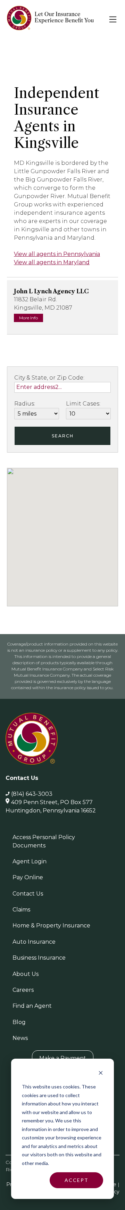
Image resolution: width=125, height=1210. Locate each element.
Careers (23, 990)
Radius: (24, 403)
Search (63, 435)
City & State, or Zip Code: (49, 377)
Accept (77, 1180)
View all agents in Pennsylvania (57, 254)
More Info (28, 317)
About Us (25, 974)
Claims (21, 909)
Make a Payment (62, 1058)
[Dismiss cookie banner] (100, 1073)
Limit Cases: (83, 403)
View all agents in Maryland (52, 262)
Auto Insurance (34, 941)
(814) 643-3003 (31, 794)
